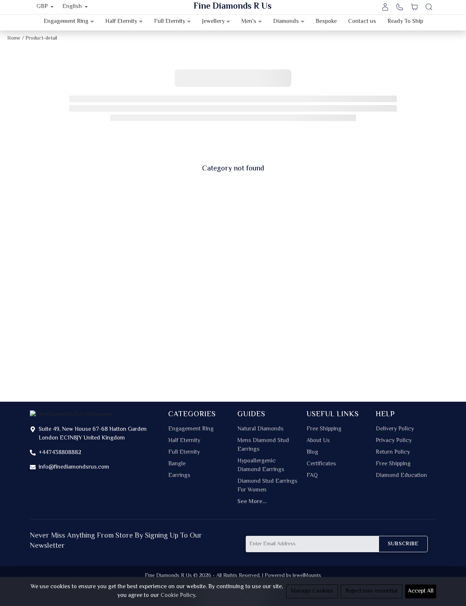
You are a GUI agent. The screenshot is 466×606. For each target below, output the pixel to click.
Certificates (321, 464)
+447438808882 (60, 452)
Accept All (421, 591)
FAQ (312, 475)
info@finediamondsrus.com (74, 467)
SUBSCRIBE (403, 544)
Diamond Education (401, 475)
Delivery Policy (395, 429)
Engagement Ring (191, 429)
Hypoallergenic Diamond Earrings (260, 465)
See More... (252, 502)
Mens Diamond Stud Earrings (263, 445)
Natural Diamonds (260, 429)
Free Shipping (324, 429)
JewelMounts (307, 575)
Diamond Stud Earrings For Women (267, 486)
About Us (318, 441)
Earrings (179, 475)
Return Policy (393, 452)
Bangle (177, 464)
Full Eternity (184, 452)
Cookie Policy (178, 595)
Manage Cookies (312, 591)
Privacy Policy (394, 441)
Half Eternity (184, 441)
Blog (312, 452)
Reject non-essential (371, 591)
